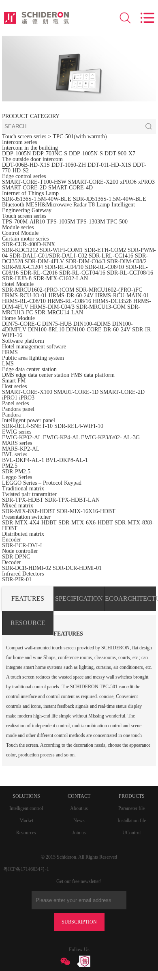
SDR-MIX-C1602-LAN (60, 278)
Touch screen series (24, 136)
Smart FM (14, 381)
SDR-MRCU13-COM (101, 307)
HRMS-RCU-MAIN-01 (122, 295)
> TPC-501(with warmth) (77, 136)
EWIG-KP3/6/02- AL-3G (110, 437)
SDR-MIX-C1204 (23, 267)
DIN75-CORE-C (21, 324)
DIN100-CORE (84, 330)
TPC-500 (117, 222)
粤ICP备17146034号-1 (26, 869)
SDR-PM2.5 (16, 471)
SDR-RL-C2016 (39, 273)
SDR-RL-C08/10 (104, 267)
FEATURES (27, 598)
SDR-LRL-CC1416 (111, 256)
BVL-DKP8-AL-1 (67, 460)
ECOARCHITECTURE (130, 598)
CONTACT (79, 796)
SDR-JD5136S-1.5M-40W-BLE (109, 199)
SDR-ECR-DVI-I (22, 545)
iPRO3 (26, 398)
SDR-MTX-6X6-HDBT (85, 523)
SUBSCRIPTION (79, 922)
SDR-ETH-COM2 (105, 250)
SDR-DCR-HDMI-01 (77, 568)
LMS (8, 364)
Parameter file (131, 808)
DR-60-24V (116, 330)
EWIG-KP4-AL (61, 437)
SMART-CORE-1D (77, 392)
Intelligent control (26, 808)
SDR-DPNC (16, 557)
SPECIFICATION (79, 598)
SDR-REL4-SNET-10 (27, 426)
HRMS (10, 352)
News (79, 820)
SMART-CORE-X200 (93, 182)
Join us (79, 833)
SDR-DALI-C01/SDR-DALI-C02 (48, 256)
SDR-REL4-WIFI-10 (78, 426)
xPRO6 (128, 182)
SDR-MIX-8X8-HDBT (28, 511)
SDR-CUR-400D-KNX (28, 244)
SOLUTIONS (26, 796)
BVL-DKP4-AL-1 (23, 460)
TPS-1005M (61, 222)
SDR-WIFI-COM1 (61, 250)
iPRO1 (9, 398)
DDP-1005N (16, 153)
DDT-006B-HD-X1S (26, 165)
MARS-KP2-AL (21, 449)
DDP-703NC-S (49, 153)
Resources (26, 833)
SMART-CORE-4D (70, 188)
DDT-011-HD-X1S (109, 165)
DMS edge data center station (35, 375)
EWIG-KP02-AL (21, 437)
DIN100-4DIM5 (92, 324)
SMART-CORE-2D (24, 188)
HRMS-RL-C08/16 (69, 301)
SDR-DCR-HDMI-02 (26, 568)
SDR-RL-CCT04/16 (82, 273)
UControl (131, 833)
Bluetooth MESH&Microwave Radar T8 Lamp (56, 205)
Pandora (11, 415)
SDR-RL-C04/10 (64, 267)
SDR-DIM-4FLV (44, 261)
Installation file (131, 820)
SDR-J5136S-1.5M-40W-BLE (36, 199)
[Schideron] (37, 17)
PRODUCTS (132, 796)
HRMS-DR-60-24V (71, 295)
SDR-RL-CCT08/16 (130, 273)
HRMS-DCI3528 (112, 301)
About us (79, 808)
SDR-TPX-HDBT (22, 500)
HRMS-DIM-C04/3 (52, 307)
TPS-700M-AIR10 (23, 222)
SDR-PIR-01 (17, 579)
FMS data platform (93, 375)
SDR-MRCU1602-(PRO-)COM (38, 290)
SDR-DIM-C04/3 (85, 261)
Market (26, 820)
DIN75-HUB (57, 324)
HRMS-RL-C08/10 (24, 301)
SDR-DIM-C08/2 (127, 261)
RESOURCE (28, 622)
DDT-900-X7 (120, 153)
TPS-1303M (91, 222)
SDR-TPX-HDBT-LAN (72, 500)
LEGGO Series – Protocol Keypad (41, 483)
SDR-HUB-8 (17, 278)
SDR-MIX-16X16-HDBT (86, 511)
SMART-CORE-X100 (27, 392)
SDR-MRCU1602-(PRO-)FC (109, 290)
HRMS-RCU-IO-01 (25, 295)
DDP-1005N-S (86, 153)
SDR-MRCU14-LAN (58, 312)
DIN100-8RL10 (46, 330)
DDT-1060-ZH (68, 165)
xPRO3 (146, 182)
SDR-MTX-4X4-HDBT (29, 523)
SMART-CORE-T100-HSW (34, 182)
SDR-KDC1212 (20, 250)
